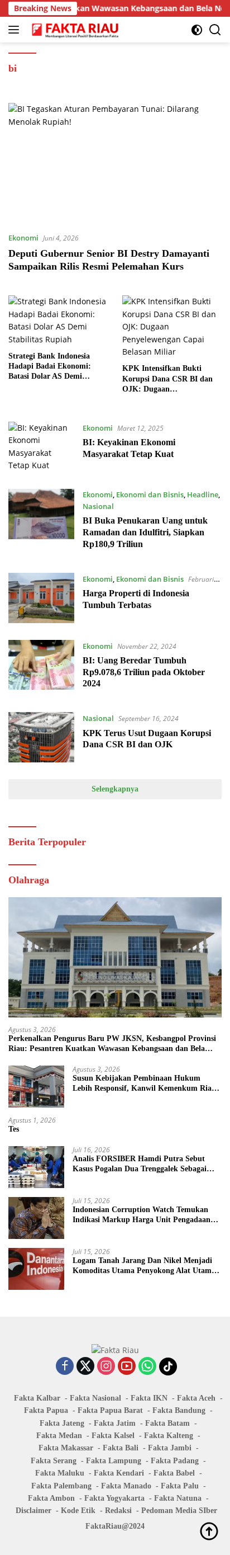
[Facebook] (65, 1367)
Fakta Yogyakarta (114, 1498)
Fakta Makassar (66, 1448)
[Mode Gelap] (196, 30)
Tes (13, 1129)
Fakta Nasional (95, 1398)
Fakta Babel (174, 1473)
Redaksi (118, 1510)
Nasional (98, 506)
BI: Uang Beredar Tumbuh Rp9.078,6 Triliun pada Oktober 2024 (144, 672)
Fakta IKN (149, 1398)
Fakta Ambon (51, 1498)
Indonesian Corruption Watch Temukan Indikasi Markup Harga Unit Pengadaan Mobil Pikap (141, 1215)
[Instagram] (106, 1367)
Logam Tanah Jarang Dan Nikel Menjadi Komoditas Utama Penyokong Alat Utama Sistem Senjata (144, 1266)
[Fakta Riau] (74, 29)
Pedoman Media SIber (179, 1510)
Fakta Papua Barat (110, 1410)
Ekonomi (23, 238)
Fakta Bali (120, 1448)
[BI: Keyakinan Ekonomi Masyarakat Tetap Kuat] (41, 447)
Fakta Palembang (61, 1486)
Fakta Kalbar (37, 1398)
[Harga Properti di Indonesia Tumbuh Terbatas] (41, 598)
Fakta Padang (175, 1461)
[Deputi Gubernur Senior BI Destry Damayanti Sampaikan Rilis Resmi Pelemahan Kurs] (115, 163)
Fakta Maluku (59, 1473)
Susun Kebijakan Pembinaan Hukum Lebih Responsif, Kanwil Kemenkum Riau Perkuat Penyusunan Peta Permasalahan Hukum (144, 1084)
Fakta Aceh (196, 1398)
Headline (202, 494)
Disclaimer (33, 1510)
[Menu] (15, 29)
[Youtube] (127, 1367)
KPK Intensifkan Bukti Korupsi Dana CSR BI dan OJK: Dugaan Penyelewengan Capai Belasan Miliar (167, 379)
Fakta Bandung (178, 1410)
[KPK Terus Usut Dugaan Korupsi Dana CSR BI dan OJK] (41, 737)
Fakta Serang (53, 1461)
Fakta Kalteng (168, 1435)
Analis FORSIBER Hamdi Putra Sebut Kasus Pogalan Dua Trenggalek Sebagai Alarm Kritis (140, 1164)
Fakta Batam (167, 1423)
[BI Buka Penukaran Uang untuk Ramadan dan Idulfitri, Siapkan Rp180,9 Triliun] (41, 522)
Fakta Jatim (115, 1423)
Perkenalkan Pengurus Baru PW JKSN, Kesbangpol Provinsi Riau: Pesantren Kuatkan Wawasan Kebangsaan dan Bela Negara (112, 1044)
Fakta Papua (46, 1410)
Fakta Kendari (119, 1473)
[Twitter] (85, 1367)
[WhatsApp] (147, 1367)
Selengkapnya (115, 789)
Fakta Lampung (113, 1461)
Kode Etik (78, 1510)
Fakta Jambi (169, 1448)
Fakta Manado (126, 1486)
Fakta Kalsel (113, 1435)
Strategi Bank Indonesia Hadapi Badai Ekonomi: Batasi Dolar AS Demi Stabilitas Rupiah (49, 367)
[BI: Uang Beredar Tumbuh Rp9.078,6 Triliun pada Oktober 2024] (41, 668)
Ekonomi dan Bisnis (150, 494)
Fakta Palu (180, 1486)
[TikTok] (168, 1366)
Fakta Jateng (62, 1423)
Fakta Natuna (178, 1498)
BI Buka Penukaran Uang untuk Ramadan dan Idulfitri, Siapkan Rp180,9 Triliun (145, 532)
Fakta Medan (59, 1435)
